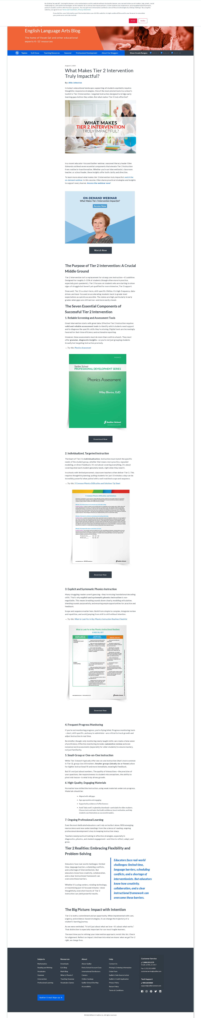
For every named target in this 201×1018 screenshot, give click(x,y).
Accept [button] (133, 21)
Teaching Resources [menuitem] (52, 53)
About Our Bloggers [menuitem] (110, 53)
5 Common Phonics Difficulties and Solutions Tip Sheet (97, 483)
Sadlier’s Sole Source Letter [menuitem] (119, 975)
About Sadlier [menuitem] (87, 964)
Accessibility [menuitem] (86, 986)
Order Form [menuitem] (113, 971)
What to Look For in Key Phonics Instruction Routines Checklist (101, 619)
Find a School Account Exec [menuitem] (92, 968)
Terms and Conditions (69, 10)
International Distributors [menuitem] (91, 971)
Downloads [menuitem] (64, 964)
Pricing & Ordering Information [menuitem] (120, 968)
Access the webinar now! (99, 183)
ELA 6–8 (166, 53)
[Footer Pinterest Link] (151, 991)
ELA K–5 (155, 53)
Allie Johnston (75, 83)
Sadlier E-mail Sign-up (50, 997)
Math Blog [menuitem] (64, 971)
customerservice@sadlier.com (151, 971)
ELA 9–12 (177, 53)
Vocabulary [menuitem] (41, 971)
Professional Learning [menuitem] (45, 983)
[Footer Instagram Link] (147, 991)
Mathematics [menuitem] (42, 964)
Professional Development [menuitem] (86, 53)
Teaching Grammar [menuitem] (67, 979)
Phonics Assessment (83, 348)
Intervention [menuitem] (42, 979)
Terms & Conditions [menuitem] (116, 990)
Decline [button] (143, 21)
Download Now (100, 439)
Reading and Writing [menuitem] (44, 968)
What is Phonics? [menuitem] (66, 975)
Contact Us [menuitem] (113, 964)
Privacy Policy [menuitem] (114, 983)
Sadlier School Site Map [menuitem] (90, 983)
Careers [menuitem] (84, 975)
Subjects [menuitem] (41, 959)
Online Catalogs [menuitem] (87, 979)
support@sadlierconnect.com (151, 986)
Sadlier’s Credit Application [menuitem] (119, 979)
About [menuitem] (84, 959)
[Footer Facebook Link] (142, 991)
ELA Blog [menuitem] (63, 968)
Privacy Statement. (84, 10)
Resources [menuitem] (65, 959)
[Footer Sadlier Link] (160, 991)
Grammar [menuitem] (40, 975)
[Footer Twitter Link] (155, 991)
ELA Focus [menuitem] (35, 53)
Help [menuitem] (111, 959)
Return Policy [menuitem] (114, 986)
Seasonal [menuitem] (67, 53)
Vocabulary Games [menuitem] (67, 983)
